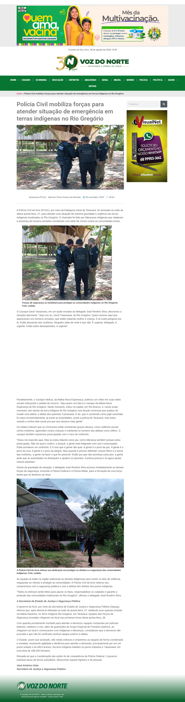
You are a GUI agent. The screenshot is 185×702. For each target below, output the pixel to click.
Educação (57, 80)
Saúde (171, 80)
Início (19, 93)
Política (157, 80)
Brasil (117, 80)
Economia (41, 80)
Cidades (26, 80)
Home (13, 80)
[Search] (163, 104)
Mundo (130, 80)
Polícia (143, 80)
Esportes (74, 80)
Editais (92, 86)
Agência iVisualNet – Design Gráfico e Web (48, 697)
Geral (105, 80)
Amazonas (90, 80)
